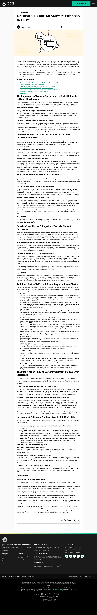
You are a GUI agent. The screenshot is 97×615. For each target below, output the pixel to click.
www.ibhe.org (55, 589)
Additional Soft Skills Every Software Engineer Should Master (36, 88)
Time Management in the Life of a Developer (32, 84)
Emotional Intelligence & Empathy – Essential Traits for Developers (38, 86)
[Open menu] (93, 3)
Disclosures (5, 576)
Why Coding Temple (7, 560)
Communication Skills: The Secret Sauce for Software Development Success (41, 83)
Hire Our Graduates (41, 545)
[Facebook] (74, 556)
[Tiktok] (82, 556)
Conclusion (23, 93)
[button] (66, 520)
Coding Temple (25, 27)
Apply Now (5, 556)
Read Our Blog (39, 562)
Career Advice (24, 12)
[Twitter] (66, 556)
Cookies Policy (30, 576)
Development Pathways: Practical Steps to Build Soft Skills (36, 91)
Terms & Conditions (21, 576)
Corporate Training (41, 553)
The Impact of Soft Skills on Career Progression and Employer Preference (40, 90)
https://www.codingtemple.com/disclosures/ (65, 590)
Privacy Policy (12, 576)
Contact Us (5, 563)
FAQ (3, 558)
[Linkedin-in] (78, 556)
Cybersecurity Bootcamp (24, 560)
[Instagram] (70, 556)
